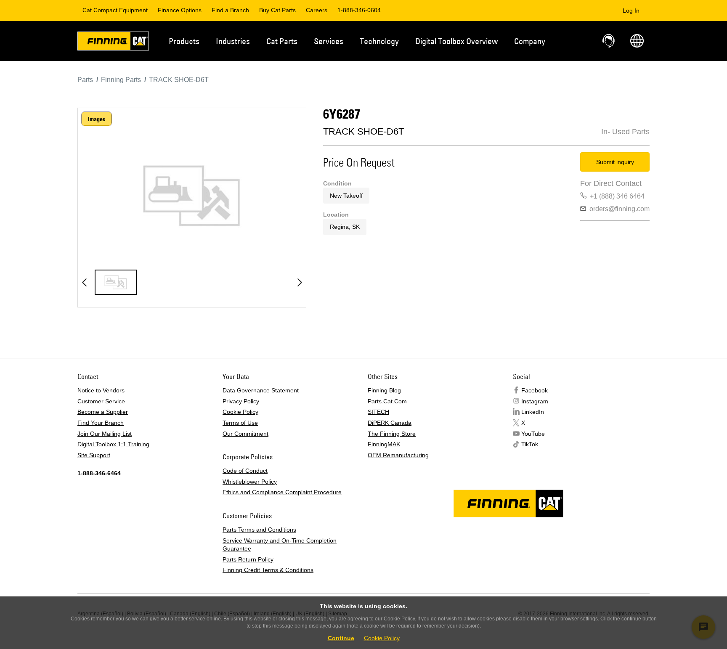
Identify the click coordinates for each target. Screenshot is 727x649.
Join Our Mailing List (104, 433)
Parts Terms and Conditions (259, 529)
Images (96, 119)
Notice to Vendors (101, 390)
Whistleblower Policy (250, 481)
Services (328, 41)
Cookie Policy (240, 411)
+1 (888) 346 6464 (617, 196)
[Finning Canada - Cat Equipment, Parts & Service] (113, 42)
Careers (316, 10)
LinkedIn (532, 411)
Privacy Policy (241, 401)
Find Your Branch (100, 422)
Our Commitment (245, 433)
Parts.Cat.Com (387, 401)
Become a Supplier (102, 411)
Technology (379, 41)
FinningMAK (384, 444)
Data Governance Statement (261, 390)
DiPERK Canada (389, 422)
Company (529, 41)
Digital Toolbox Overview (456, 41)
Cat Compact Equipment (115, 10)
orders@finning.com (619, 208)
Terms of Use (240, 422)
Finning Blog (384, 390)
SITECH (378, 411)
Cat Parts (281, 41)
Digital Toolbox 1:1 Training (113, 444)
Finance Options (180, 10)
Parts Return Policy (248, 559)
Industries (233, 41)
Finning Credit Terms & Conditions (268, 570)
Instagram (534, 401)
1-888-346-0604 (359, 10)
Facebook (534, 390)
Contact (609, 41)
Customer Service (101, 401)
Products (184, 41)
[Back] (84, 282)
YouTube (533, 433)
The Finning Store (392, 433)
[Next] (299, 282)
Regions (637, 41)
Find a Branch (230, 10)
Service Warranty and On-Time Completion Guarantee (280, 544)
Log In (631, 10)
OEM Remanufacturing (398, 455)
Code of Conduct (245, 470)
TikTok (529, 444)
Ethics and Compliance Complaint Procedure (282, 492)
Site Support (93, 455)
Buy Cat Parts (277, 10)
